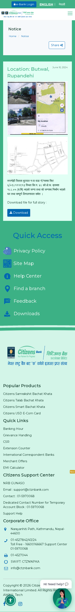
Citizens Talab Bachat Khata (23, 400)
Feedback (25, 301)
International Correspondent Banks (28, 455)
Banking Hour (13, 429)
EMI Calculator (13, 468)
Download (20, 213)
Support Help (12, 513)
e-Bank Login (24, 4)
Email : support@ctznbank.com (26, 490)
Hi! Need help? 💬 (56, 584)
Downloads (27, 313)
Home (12, 36)
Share (55, 45)
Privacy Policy (29, 251)
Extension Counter (16, 448)
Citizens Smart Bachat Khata (24, 407)
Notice (25, 36)
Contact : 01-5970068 (19, 496)
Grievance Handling (17, 435)
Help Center (28, 276)
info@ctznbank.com (25, 568)
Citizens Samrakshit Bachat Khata (27, 394)
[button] (71, 13)
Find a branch (29, 288)
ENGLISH (46, 4)
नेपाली (62, 4)
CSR (6, 442)
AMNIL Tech (13, 595)
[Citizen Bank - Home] (21, 14)
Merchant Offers (15, 461)
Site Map (24, 263)
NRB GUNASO (14, 483)
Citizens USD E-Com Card (22, 413)
